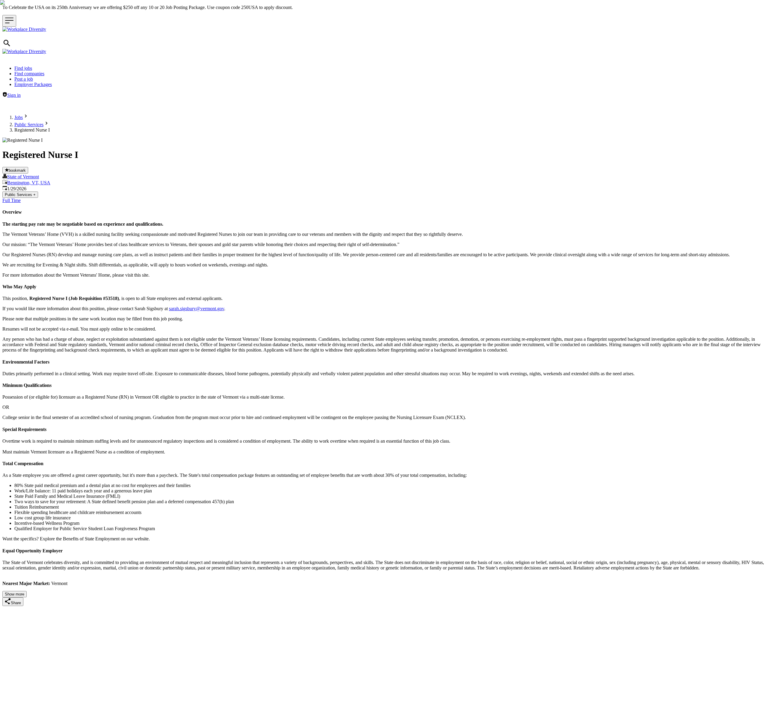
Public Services (28, 124)
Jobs (18, 117)
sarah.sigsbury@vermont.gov (196, 308)
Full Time (11, 200)
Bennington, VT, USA (28, 182)
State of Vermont (23, 176)
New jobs (86, 105)
